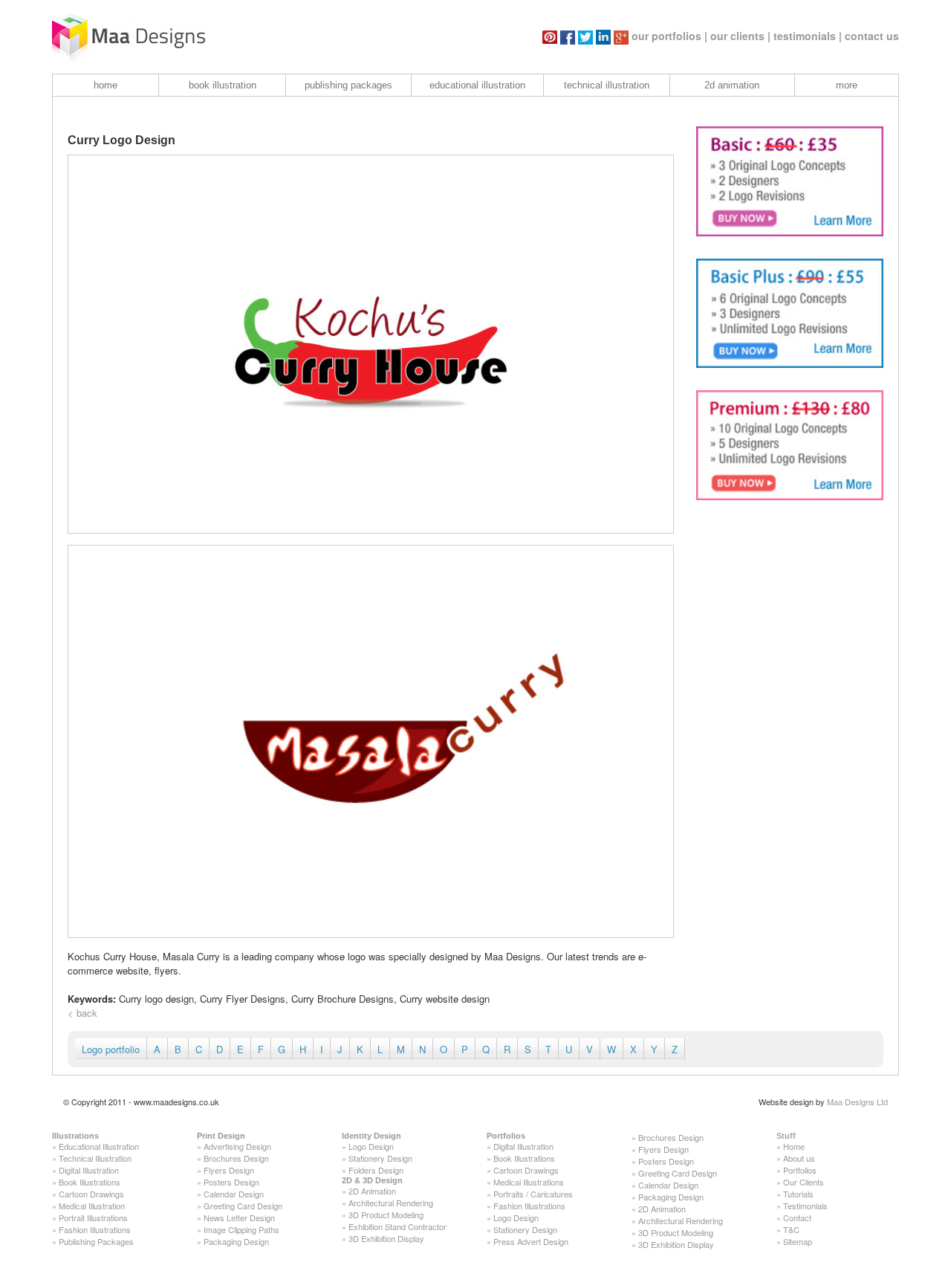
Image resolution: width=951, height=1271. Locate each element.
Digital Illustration (89, 1170)
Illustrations (75, 1135)
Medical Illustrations (528, 1182)
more (846, 85)
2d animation (731, 85)
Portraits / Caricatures (533, 1194)
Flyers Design (229, 1170)
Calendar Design (234, 1194)
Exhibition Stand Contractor (397, 1226)
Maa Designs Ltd (857, 1101)
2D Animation (372, 1191)
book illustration (222, 85)
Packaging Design (236, 1241)
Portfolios (506, 1135)
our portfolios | (669, 35)
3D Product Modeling (385, 1214)
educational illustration (477, 85)
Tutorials (798, 1194)
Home (794, 1146)
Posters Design (231, 1182)
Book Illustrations (89, 1182)
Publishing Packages (96, 1241)
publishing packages (348, 85)
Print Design (221, 1135)
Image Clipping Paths (241, 1229)
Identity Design (371, 1135)
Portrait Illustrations (93, 1217)
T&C (791, 1229)
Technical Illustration (95, 1158)
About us (799, 1158)
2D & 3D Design (372, 1180)
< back (82, 1013)
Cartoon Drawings (91, 1194)
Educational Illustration (99, 1146)
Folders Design (375, 1170)
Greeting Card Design (243, 1206)
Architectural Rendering (390, 1203)
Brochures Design (236, 1158)
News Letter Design (239, 1217)
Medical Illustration (92, 1206)
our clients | (740, 35)
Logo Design (371, 1146)
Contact (797, 1217)
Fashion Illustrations (95, 1229)
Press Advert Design (530, 1241)
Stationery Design (380, 1158)
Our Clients (803, 1182)
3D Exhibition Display (386, 1238)
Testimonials (805, 1206)
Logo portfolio (111, 1049)
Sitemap (797, 1241)
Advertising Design (237, 1146)
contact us (872, 35)
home (105, 85)
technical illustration (606, 85)
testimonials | (807, 35)
